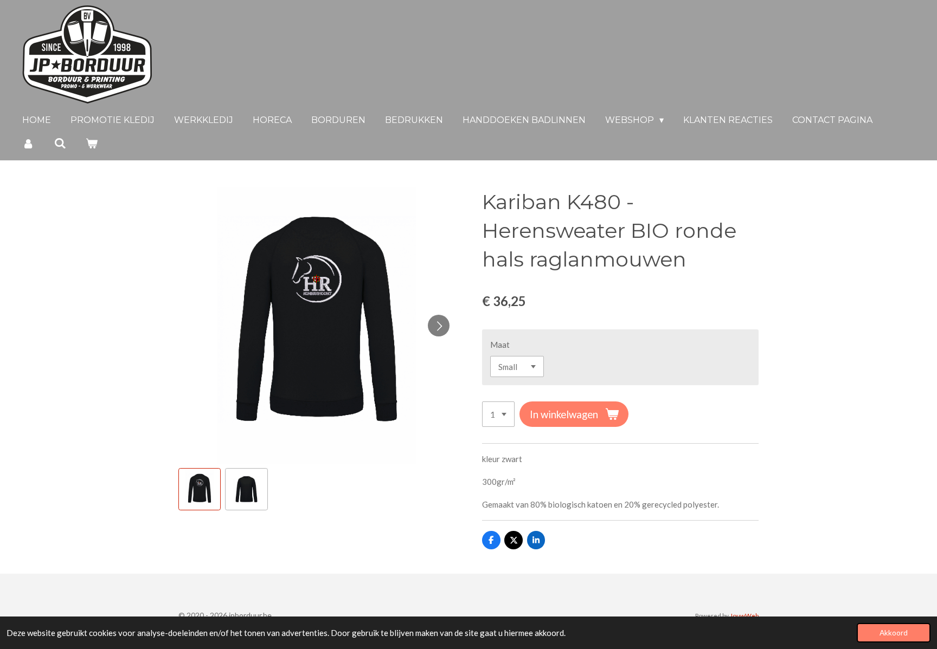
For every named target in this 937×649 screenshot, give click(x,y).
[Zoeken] (60, 143)
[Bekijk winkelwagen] (92, 143)
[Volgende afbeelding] (439, 325)
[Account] (28, 143)
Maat (500, 344)
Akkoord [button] (894, 632)
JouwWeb (744, 615)
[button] (199, 489)
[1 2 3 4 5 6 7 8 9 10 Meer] (498, 414)
